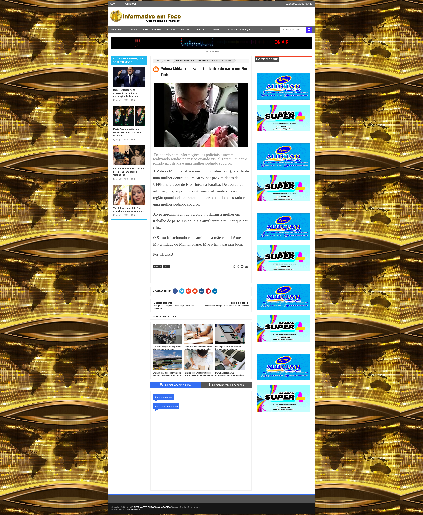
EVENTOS (199, 29)
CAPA (112, 4)
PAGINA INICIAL (118, 29)
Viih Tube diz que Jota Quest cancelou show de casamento (128, 209)
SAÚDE (134, 29)
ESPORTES (215, 29)
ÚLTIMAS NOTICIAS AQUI (238, 29)
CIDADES (185, 29)
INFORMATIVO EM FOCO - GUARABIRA (152, 507)
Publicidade (130, 4)
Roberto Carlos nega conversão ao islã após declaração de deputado (125, 93)
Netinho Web (134, 509)
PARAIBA (168, 61)
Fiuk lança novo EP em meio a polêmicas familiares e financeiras (128, 172)
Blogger (217, 51)
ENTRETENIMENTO (152, 29)
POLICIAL (171, 29)
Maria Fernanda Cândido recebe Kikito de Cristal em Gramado (127, 132)
